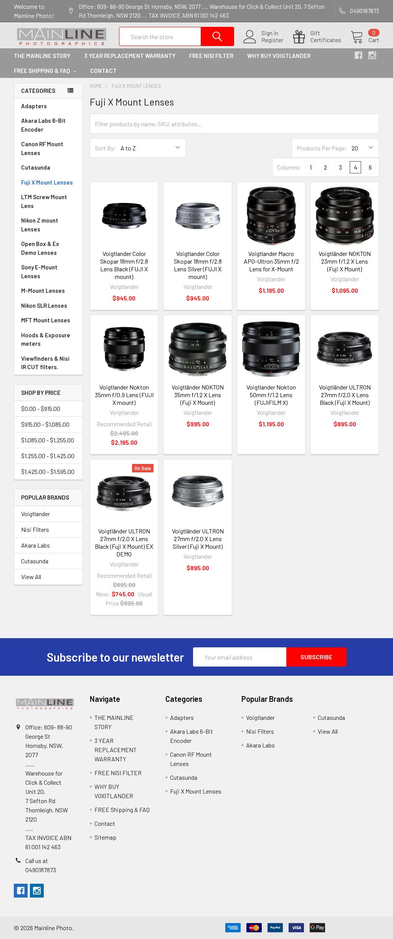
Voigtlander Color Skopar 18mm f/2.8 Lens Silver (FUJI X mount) (198, 265)
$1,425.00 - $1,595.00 (47, 471)
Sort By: (105, 148)
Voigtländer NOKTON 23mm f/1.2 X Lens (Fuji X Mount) (345, 261)
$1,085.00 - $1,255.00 (47, 440)
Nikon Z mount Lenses (39, 225)
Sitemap (105, 837)
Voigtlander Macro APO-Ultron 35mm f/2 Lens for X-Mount (271, 261)
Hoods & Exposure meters (45, 339)
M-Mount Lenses (43, 290)
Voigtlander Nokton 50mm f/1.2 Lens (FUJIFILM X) (271, 394)
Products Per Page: (322, 148)
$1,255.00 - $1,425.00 (47, 455)
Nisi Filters (35, 529)
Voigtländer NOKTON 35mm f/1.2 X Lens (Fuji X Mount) (198, 394)
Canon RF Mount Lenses (42, 148)
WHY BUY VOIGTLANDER (278, 55)
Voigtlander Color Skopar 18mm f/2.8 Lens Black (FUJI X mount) (124, 265)
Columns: (289, 167)
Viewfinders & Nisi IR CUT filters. (45, 363)
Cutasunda (35, 167)
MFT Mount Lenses (45, 320)
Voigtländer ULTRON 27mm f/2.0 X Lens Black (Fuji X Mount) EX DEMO (124, 542)
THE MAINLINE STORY (42, 55)
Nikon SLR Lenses (44, 305)
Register (272, 39)
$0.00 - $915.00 (40, 408)
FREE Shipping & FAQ (42, 70)
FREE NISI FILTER (211, 55)
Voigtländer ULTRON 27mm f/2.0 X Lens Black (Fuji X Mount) (345, 394)
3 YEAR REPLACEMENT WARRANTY (129, 55)
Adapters (34, 105)
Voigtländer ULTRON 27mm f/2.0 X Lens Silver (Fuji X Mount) (198, 538)
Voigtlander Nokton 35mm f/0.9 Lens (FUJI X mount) (124, 394)
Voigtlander (35, 513)
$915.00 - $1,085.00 (45, 424)
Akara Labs (35, 545)
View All (31, 576)
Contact (103, 70)
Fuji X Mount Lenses (47, 182)
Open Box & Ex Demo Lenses (40, 248)
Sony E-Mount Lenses (39, 271)
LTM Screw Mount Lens (44, 201)
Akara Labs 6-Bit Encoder (43, 125)
